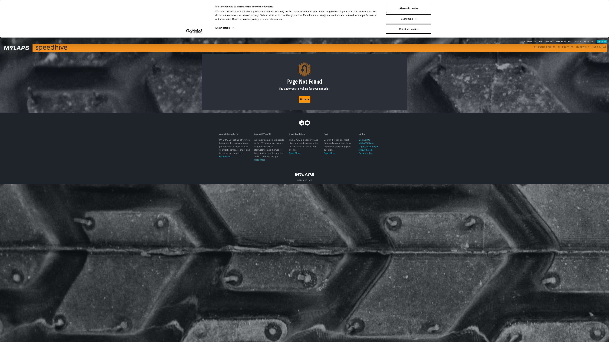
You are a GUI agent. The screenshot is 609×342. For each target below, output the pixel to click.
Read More (224, 156)
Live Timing (599, 47)
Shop (549, 41)
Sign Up (588, 41)
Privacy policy (365, 153)
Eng (577, 41)
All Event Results (544, 47)
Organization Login (368, 146)
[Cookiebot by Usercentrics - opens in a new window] (194, 31)
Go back (304, 99)
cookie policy (251, 19)
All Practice (565, 47)
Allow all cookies (408, 8)
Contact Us (364, 140)
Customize (407, 18)
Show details (222, 27)
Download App (533, 41)
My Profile (582, 47)
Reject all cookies (408, 29)
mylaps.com (563, 41)
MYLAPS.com (366, 150)
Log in (602, 41)
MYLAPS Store (366, 143)
